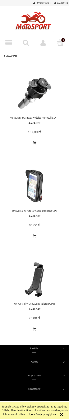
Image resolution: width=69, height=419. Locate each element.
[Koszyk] (60, 42)
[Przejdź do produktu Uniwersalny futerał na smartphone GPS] (34, 186)
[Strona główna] (34, 21)
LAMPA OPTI (34, 123)
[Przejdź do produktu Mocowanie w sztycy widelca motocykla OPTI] (34, 93)
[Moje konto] (43, 43)
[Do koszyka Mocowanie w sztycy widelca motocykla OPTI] (34, 143)
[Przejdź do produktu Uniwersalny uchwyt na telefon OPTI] (34, 279)
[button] (8, 43)
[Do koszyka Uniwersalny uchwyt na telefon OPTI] (34, 329)
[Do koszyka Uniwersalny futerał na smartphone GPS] (34, 236)
